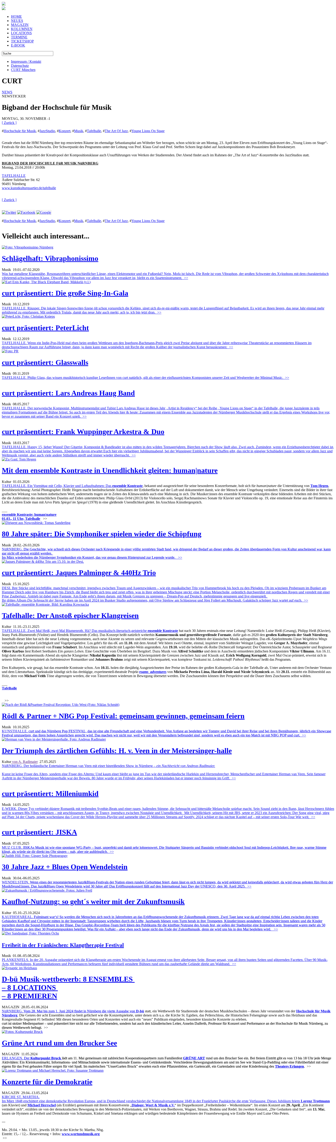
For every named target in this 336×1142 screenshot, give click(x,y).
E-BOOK (18, 45)
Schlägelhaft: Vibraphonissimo (50, 258)
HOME (16, 16)
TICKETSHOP (22, 41)
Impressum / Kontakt (26, 61)
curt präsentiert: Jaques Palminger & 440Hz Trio (79, 572)
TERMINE (19, 37)
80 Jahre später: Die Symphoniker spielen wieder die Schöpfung (101, 534)
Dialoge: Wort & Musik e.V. (153, 1105)
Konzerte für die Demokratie (47, 1082)
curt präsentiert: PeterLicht (45, 328)
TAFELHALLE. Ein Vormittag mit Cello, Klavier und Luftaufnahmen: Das (57, 486)
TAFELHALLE (14, 176)
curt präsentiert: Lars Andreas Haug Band (68, 393)
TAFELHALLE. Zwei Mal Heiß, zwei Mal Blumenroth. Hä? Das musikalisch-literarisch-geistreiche (75, 631)
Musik (78, 131)
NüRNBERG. (68, 1011)
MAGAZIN (20, 25)
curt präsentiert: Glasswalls (45, 362)
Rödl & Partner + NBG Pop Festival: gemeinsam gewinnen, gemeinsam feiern (123, 716)
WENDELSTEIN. (167, 884)
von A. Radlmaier (24, 762)
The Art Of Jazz (116, 131)
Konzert (64, 131)
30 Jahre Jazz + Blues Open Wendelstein (65, 867)
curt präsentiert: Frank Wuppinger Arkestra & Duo (83, 431)
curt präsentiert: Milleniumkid (50, 793)
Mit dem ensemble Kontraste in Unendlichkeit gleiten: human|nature (110, 470)
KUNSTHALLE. (166, 733)
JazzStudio (47, 131)
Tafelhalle (94, 131)
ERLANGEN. (16, 1058)
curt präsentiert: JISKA (39, 832)
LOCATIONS (21, 33)
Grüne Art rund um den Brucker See (59, 1043)
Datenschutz (20, 66)
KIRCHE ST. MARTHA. (21, 1097)
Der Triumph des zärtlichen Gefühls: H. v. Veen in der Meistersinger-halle (117, 750)
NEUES (17, 21)
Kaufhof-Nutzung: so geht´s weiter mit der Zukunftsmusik (93, 901)
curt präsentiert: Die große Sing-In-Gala (65, 293)
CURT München (23, 70)
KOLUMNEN (21, 29)
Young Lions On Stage (148, 131)
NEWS (7, 92)
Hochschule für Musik (20, 131)
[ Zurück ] (9, 123)
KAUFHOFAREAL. (163, 923)
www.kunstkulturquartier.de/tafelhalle (29, 188)
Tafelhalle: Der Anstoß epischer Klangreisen (70, 615)
